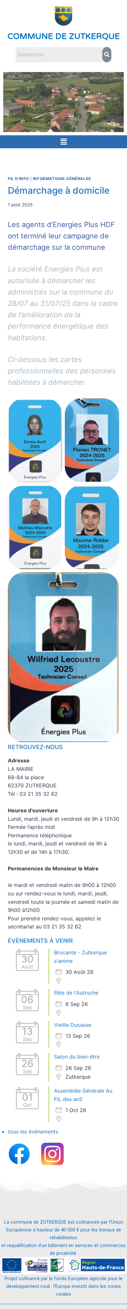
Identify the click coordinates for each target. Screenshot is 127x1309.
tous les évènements (33, 1131)
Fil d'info (18, 178)
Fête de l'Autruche (76, 992)
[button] (63, 142)
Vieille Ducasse (72, 1025)
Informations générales (62, 178)
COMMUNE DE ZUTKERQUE (63, 36)
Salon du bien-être (77, 1056)
